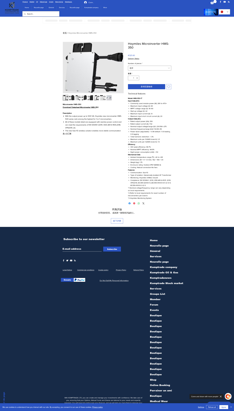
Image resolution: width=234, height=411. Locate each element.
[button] (91, 7)
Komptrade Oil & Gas (164, 272)
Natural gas (43, 2)
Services (155, 256)
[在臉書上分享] (129, 203)
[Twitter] (67, 260)
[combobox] (149, 68)
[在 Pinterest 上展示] (134, 203)
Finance (25, 2)
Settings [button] (201, 407)
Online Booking (160, 385)
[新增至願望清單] (168, 86)
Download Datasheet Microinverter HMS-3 (79, 107)
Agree (223, 407)
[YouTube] (224, 1)
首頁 (65, 33)
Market (32, 2)
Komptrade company (163, 267)
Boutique (156, 315)
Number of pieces (135, 63)
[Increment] (137, 78)
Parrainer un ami (161, 390)
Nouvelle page (159, 245)
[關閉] (231, 407)
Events (154, 310)
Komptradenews (160, 278)
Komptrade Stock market (166, 283)
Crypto (51, 2)
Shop (153, 379)
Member (155, 299)
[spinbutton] (133, 78)
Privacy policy (97, 407)
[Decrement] (129, 78)
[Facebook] (220, 1)
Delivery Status (133, 58)
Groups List (157, 294)
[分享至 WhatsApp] (138, 203)
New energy (59, 2)
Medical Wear (159, 401)
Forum (154, 304)
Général (155, 251)
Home (154, 240)
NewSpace (68, 2)
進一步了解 (67, 133)
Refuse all (212, 407)
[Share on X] (143, 203)
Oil (37, 2)
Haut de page (4, 399)
